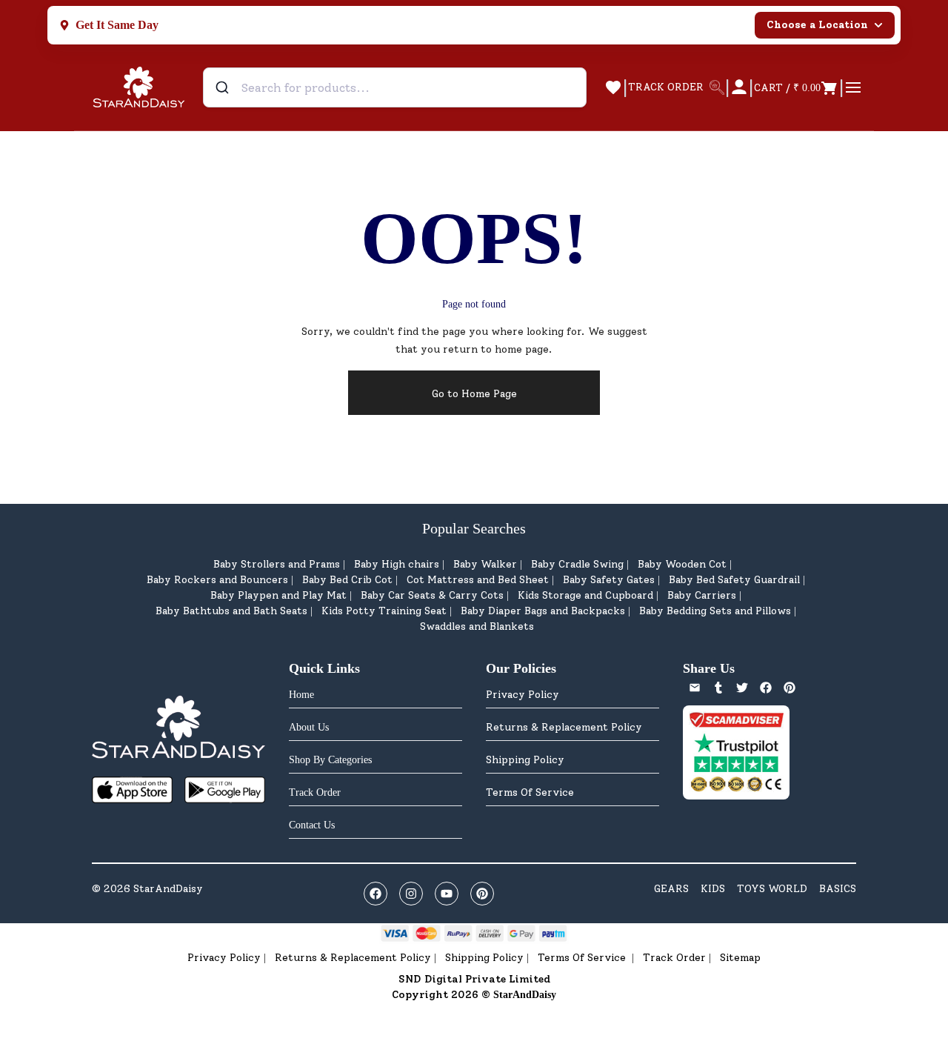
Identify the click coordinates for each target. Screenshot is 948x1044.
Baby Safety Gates (609, 579)
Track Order (674, 957)
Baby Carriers (701, 595)
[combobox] (395, 87)
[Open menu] (853, 87)
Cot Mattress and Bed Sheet (478, 579)
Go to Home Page (474, 394)
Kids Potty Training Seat (384, 611)
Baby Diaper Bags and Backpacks (543, 611)
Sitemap (740, 957)
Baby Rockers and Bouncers (217, 579)
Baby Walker (485, 564)
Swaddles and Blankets (477, 626)
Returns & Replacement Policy (564, 727)
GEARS (671, 888)
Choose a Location (817, 25)
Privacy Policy (522, 694)
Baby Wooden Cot (682, 564)
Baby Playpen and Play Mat (278, 595)
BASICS (837, 888)
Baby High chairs (396, 564)
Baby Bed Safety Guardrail (734, 579)
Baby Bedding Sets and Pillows (715, 611)
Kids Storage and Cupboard (585, 595)
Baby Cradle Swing (577, 564)
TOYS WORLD (772, 888)
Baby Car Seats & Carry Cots (432, 595)
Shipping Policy (525, 760)
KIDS (713, 888)
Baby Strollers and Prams (276, 564)
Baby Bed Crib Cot (347, 579)
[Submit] (224, 87)
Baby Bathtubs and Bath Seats (231, 611)
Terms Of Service (530, 792)
